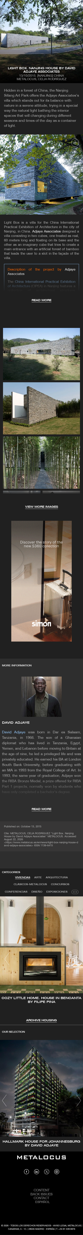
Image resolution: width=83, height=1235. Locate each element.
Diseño (36, 892)
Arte (38, 877)
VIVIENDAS (22, 877)
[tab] (22, 877)
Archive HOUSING (41, 1020)
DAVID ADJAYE (16, 722)
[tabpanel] (41, 959)
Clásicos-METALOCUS (30, 884)
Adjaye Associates (46, 231)
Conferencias (16, 892)
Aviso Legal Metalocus (67, 1226)
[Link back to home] (41, 1160)
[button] (6, 959)
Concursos (60, 884)
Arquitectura (57, 877)
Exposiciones (56, 892)
